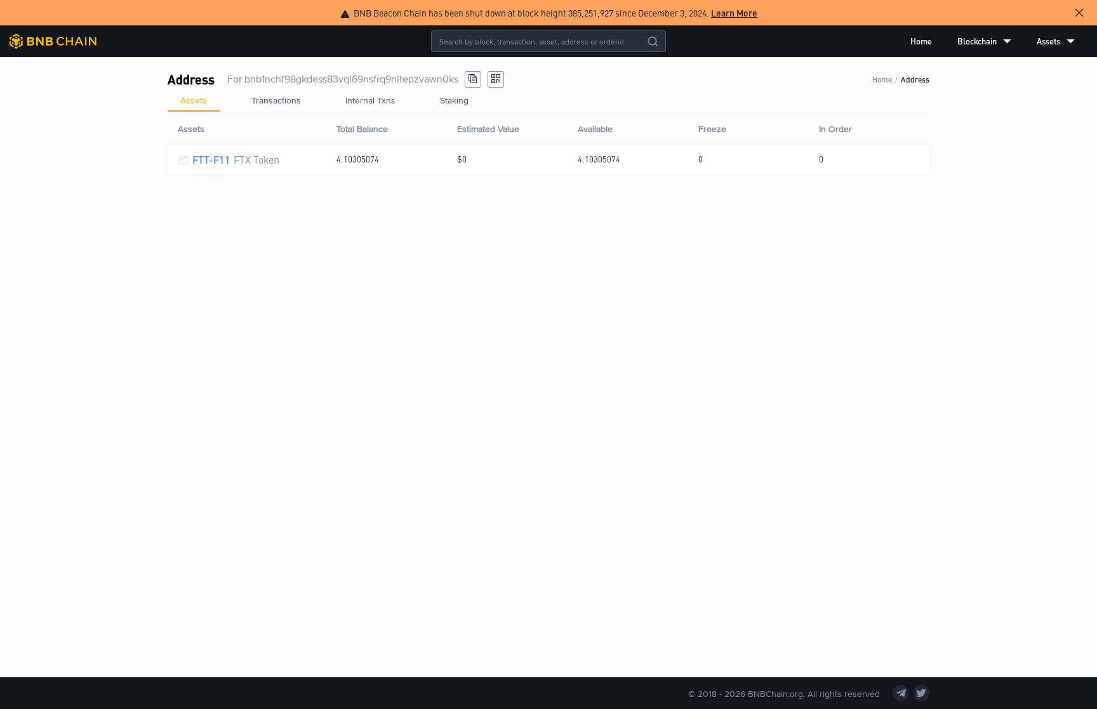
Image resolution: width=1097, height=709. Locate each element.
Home (921, 41)
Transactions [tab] (276, 100)
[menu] (992, 41)
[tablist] (548, 100)
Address (915, 79)
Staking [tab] (454, 100)
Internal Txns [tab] (370, 100)
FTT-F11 (211, 159)
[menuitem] (921, 41)
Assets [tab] (193, 100)
